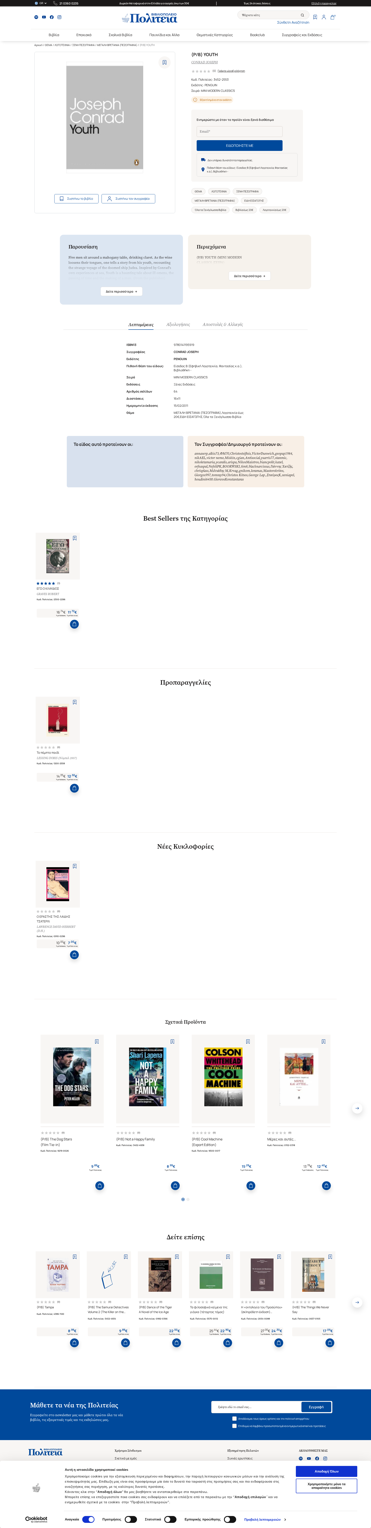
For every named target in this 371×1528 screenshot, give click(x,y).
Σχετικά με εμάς (126, 1458)
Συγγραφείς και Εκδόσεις (302, 34)
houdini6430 (204, 479)
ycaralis (221, 462)
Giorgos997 (203, 475)
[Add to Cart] (74, 624)
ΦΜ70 (224, 453)
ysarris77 (267, 458)
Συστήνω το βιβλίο (80, 198)
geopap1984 (283, 453)
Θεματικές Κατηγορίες (215, 34)
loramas (256, 470)
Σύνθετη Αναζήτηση (293, 22)
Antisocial (252, 458)
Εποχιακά (83, 34)
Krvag (233, 470)
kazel (279, 462)
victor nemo (215, 458)
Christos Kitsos (237, 475)
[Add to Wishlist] (164, 62)
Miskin (230, 458)
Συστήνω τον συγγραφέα (133, 198)
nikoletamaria (205, 462)
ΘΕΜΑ (48, 45)
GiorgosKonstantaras (229, 479)
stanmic (280, 458)
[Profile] (323, 17)
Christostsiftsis (240, 453)
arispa (232, 462)
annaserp (201, 453)
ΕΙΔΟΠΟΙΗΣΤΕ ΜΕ (239, 145)
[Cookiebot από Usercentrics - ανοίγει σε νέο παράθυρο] (36, 1519)
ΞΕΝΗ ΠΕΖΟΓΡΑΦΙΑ (83, 45)
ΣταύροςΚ (274, 475)
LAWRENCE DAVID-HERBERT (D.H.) (56, 929)
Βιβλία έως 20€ (244, 210)
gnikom (244, 470)
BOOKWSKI (231, 466)
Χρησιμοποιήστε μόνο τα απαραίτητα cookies (326, 1486)
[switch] (131, 1519)
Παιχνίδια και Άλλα (164, 34)
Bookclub (257, 34)
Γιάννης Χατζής (281, 466)
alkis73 (214, 453)
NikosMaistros (248, 462)
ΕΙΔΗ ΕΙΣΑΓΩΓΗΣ (254, 201)
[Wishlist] (315, 17)
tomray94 (218, 475)
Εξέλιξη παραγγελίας (324, 3)
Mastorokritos (273, 470)
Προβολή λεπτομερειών (262, 1519)
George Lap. (257, 475)
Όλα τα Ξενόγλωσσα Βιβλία (210, 210)
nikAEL (200, 458)
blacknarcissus (259, 466)
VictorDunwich (263, 453)
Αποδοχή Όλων (327, 1471)
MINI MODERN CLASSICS (218, 91)
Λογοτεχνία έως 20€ (274, 210)
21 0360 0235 (68, 3)
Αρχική (38, 45)
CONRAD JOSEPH (204, 62)
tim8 (244, 466)
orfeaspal (201, 466)
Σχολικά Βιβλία (120, 34)
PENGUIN (211, 85)
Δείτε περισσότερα (121, 291)
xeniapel (288, 475)
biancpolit (267, 462)
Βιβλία (54, 34)
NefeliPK (214, 466)
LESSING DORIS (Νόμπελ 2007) (57, 758)
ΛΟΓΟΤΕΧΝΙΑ (62, 45)
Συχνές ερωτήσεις (240, 1458)
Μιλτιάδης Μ (219, 470)
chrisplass (201, 470)
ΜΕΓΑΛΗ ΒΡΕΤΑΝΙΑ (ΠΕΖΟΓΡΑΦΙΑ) (117, 45)
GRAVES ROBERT (48, 594)
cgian (240, 458)
